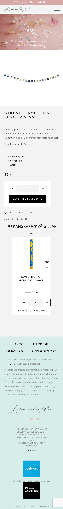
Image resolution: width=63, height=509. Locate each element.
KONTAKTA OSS (14, 351)
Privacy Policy (17, 506)
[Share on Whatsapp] (26, 219)
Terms (32, 506)
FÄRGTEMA (32, 41)
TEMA (21, 41)
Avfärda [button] (42, 2)
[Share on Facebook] (13, 219)
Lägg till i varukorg (28, 199)
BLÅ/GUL (44, 41)
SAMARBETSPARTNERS (44, 351)
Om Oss (19, 344)
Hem (14, 41)
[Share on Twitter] (17, 219)
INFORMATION (40, 344)
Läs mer (31, 450)
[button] (31, 310)
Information (47, 506)
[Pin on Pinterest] (21, 219)
